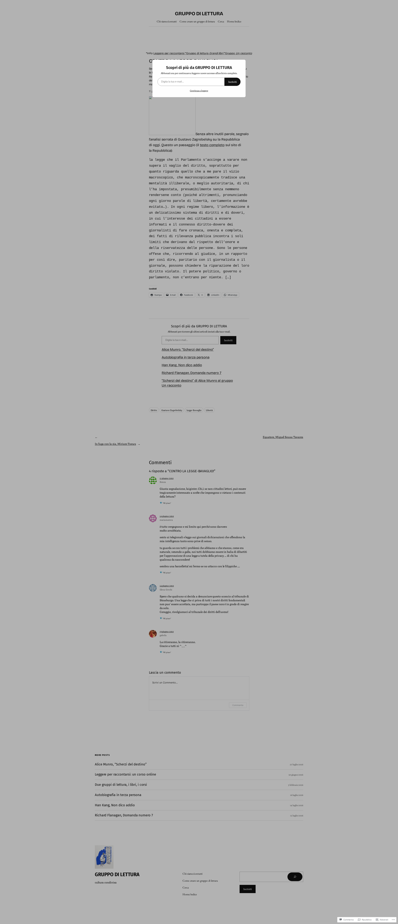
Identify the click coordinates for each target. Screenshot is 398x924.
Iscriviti (232, 82)
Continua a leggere (199, 90)
